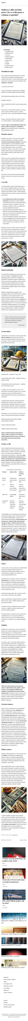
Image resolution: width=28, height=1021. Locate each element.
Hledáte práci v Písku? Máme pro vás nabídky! (13, 934)
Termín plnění (9, 58)
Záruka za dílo (9, 60)
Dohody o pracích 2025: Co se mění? (11, 945)
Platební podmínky (10, 56)
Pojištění (7, 63)
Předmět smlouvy (9, 53)
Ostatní (25, 840)
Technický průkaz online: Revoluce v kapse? (13, 967)
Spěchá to (3, 2)
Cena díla (8, 55)
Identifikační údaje (10, 51)
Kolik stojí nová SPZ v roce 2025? (10, 956)
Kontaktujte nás (15, 835)
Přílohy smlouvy (9, 67)
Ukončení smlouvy (10, 65)
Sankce (7, 62)
